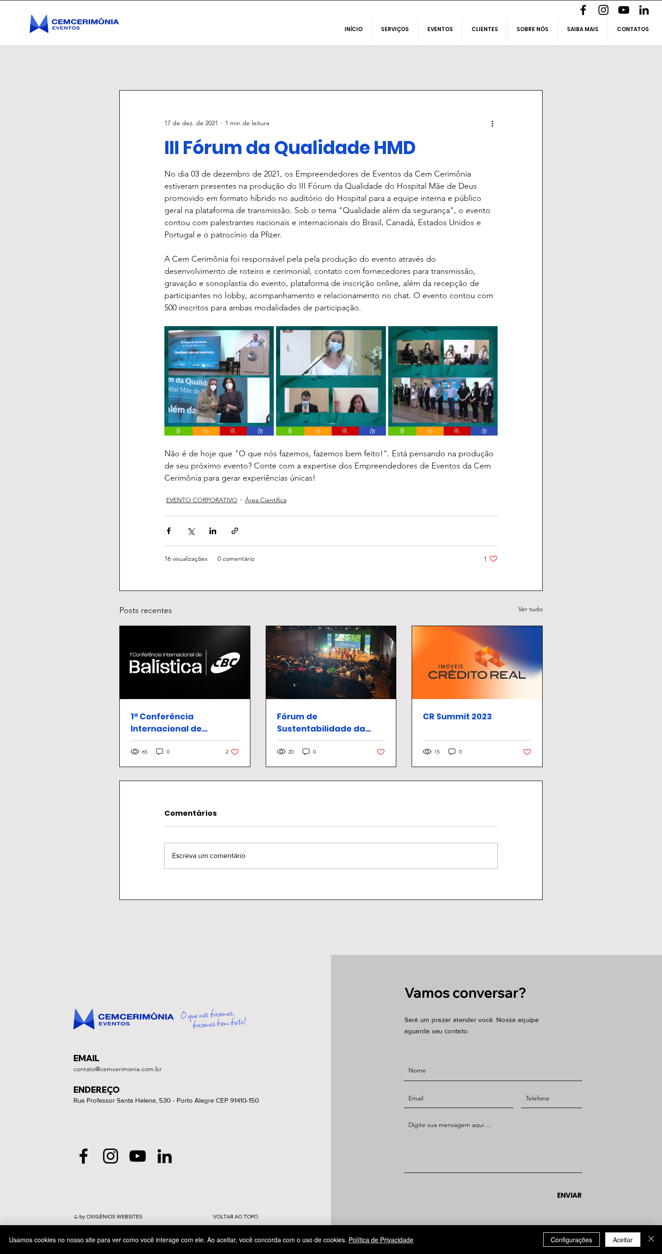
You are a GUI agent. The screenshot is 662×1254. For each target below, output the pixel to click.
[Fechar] (651, 1239)
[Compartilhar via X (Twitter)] (190, 531)
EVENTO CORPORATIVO (201, 500)
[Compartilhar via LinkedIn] (213, 531)
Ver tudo (530, 609)
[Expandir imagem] (219, 381)
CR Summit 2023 (457, 716)
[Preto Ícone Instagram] (603, 10)
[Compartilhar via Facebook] (168, 531)
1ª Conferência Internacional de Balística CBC (166, 723)
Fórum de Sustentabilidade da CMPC (321, 723)
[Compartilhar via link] (235, 531)
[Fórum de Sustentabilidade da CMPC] (331, 662)
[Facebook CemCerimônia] (583, 10)
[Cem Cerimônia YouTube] (623, 10)
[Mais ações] (492, 123)
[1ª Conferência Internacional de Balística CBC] (185, 662)
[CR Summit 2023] (477, 662)
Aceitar (623, 1239)
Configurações (571, 1239)
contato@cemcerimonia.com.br (117, 1069)
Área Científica (265, 500)
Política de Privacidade (381, 1239)
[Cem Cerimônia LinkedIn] (644, 10)
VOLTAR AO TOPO (235, 1216)
